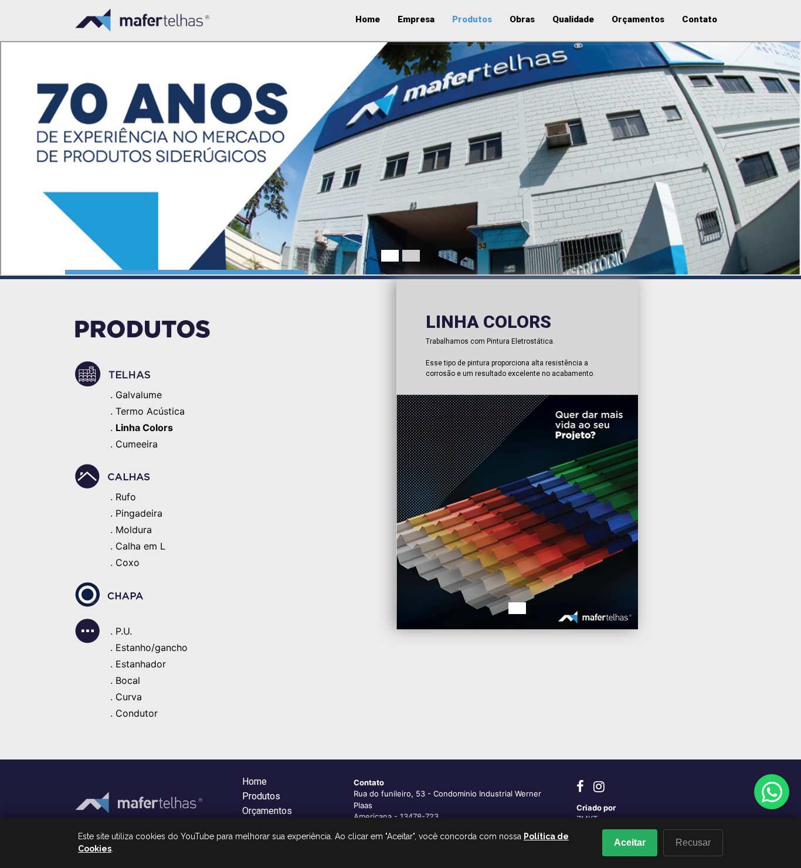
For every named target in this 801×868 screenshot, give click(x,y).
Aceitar (630, 842)
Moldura (134, 529)
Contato (699, 19)
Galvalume (139, 395)
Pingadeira (139, 513)
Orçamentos (638, 19)
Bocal (128, 680)
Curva (129, 697)
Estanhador (141, 664)
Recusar (693, 842)
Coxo (128, 562)
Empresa (416, 19)
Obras (522, 19)
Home (367, 19)
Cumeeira (137, 444)
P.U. (124, 631)
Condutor (137, 713)
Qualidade (573, 19)
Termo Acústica (150, 411)
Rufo (126, 497)
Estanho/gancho (152, 647)
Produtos (472, 19)
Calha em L (140, 546)
